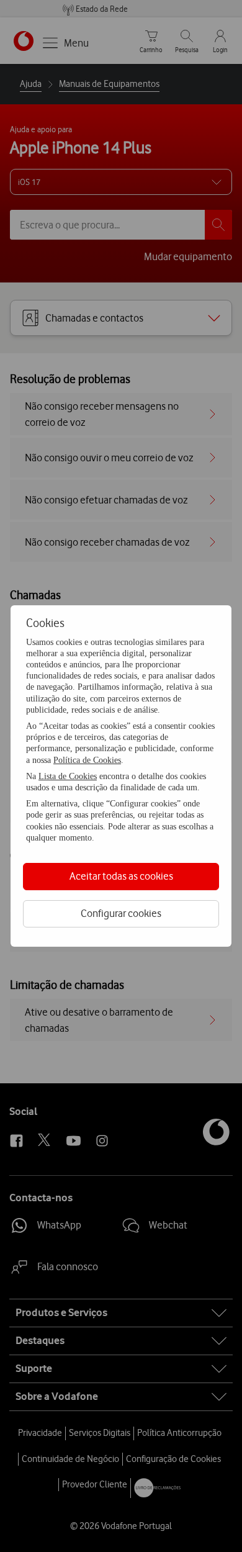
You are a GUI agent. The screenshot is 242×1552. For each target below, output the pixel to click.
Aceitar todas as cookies (121, 876)
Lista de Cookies (67, 776)
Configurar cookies (121, 913)
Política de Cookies (87, 760)
